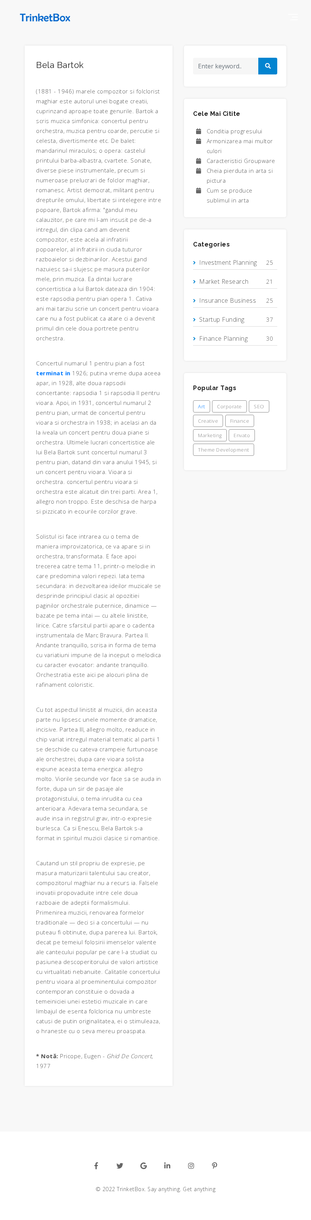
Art (201, 406)
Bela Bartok (60, 65)
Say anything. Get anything (181, 1189)
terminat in (53, 373)
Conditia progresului (234, 131)
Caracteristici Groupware (241, 160)
